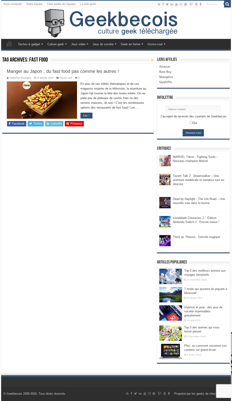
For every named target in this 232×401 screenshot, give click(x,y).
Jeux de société (103, 44)
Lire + (86, 115)
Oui (195, 123)
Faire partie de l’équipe (61, 4)
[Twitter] (167, 4)
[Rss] (159, 4)
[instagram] (181, 4)
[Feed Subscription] (152, 60)
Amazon (164, 66)
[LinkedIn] (172, 4)
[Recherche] (227, 4)
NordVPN (165, 82)
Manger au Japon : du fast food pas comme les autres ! (63, 71)
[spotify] (185, 4)
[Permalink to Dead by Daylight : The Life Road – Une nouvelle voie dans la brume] (165, 202)
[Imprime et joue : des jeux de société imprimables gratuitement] (170, 313)
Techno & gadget (29, 44)
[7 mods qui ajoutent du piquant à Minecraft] (170, 294)
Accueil (9, 43)
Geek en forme (130, 44)
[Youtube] (176, 4)
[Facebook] (163, 4)
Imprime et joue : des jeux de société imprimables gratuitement (203, 311)
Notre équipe (35, 4)
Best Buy (165, 72)
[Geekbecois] (116, 23)
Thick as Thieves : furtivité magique (196, 237)
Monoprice (166, 77)
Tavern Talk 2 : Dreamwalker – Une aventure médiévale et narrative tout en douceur (198, 180)
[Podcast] (200, 4)
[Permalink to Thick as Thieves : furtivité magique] (165, 240)
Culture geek (55, 44)
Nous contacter (12, 4)
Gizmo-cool (154, 44)
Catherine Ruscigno (20, 77)
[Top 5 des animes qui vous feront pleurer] (170, 333)
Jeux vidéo (78, 44)
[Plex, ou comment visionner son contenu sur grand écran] (170, 351)
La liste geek (88, 4)
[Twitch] (191, 4)
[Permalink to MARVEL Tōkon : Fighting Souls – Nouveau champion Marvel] (165, 160)
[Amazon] (196, 4)
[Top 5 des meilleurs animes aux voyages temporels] (170, 276)
